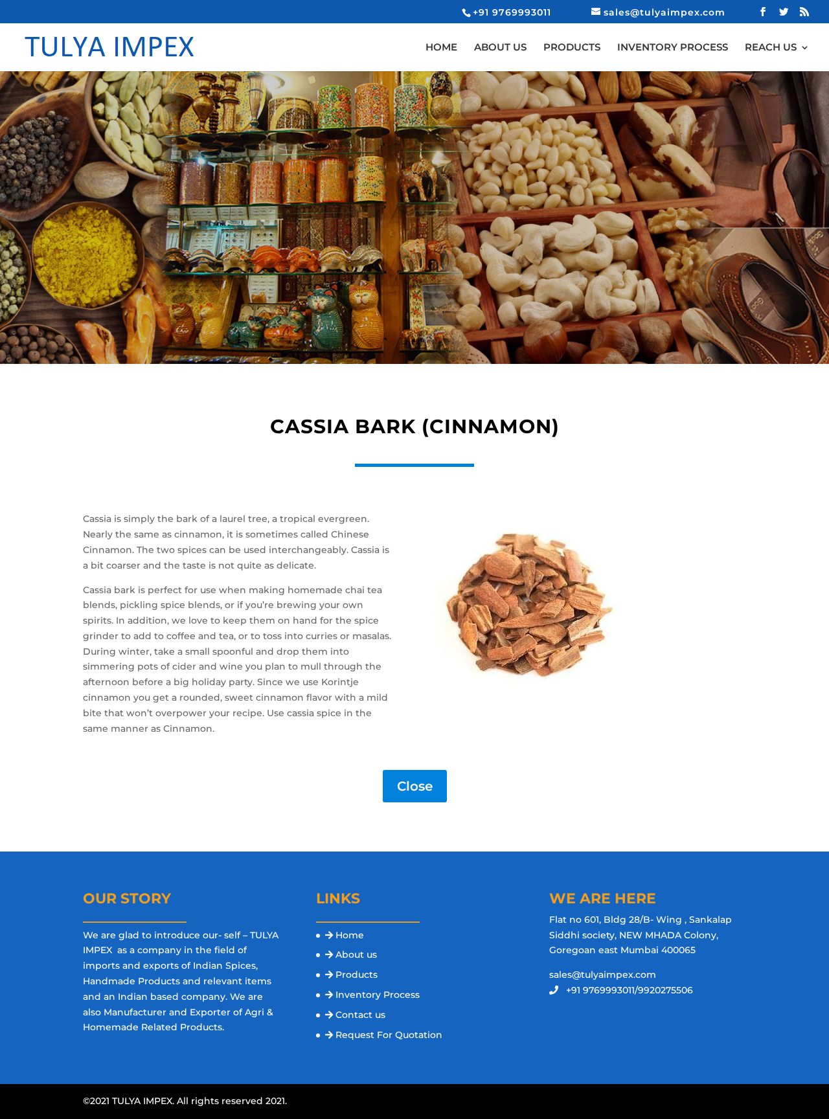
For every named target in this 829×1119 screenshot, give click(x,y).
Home (349, 935)
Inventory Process (377, 994)
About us (356, 954)
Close (415, 786)
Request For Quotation (388, 1035)
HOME (441, 48)
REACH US (771, 48)
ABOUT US (500, 48)
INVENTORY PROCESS (672, 48)
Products (356, 974)
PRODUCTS (571, 48)
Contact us (360, 1015)
